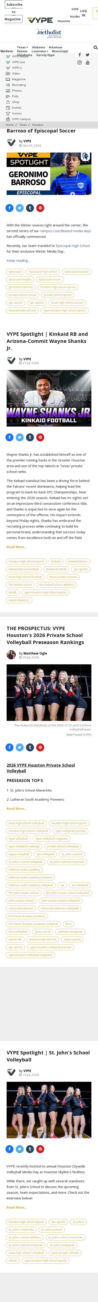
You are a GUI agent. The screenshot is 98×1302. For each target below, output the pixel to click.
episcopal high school (43, 272)
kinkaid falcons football (24, 569)
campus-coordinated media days (65, 230)
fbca (68, 924)
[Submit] (96, 47)
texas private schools (22, 310)
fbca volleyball (18, 932)
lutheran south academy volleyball (31, 885)
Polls (15, 96)
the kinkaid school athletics (56, 585)
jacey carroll (43, 932)
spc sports (37, 303)
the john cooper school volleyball (67, 893)
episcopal (15, 272)
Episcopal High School (73, 245)
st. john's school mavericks (67, 862)
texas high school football (25, 577)
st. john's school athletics (25, 1237)
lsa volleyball (80, 885)
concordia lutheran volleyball (59, 908)
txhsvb (13, 1261)
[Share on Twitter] (20, 208)
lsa (62, 885)
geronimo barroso (21, 287)
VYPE (27, 141)
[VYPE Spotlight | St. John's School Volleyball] (49, 1110)
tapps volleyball (19, 854)
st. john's (78, 1222)
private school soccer (22, 295)
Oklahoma (24, 55)
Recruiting (18, 85)
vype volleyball (18, 839)
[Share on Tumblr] (30, 208)
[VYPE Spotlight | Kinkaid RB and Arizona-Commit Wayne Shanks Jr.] (49, 398)
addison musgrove (70, 932)
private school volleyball (62, 846)
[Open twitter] (87, 55)
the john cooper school (24, 893)
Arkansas (55, 47)
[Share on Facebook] (9, 208)
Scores (16, 113)
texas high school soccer (67, 303)
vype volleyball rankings (24, 846)
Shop (15, 102)
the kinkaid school (20, 585)
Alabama (38, 47)
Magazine (18, 79)
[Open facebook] (79, 55)
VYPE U (16, 68)
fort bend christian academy (27, 916)
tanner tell (15, 939)
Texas (21, 47)
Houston (37, 125)
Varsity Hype (45, 55)
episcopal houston (77, 272)
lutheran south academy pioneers (30, 877)
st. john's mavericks (21, 1230)
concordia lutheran (21, 908)
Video (15, 73)
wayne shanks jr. (19, 600)
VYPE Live (18, 62)
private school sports (58, 295)
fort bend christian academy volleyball (33, 924)
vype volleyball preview (70, 831)
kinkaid (56, 561)
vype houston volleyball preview (50, 947)
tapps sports (72, 939)
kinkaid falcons (77, 561)
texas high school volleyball (26, 823)
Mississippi (60, 51)
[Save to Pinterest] (40, 208)
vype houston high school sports (65, 310)
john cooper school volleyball (60, 901)
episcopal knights (20, 279)
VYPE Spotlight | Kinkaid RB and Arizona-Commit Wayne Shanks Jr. (47, 340)
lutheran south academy (24, 870)
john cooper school (21, 901)
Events (16, 108)
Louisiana (39, 51)
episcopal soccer (50, 279)
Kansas (22, 51)
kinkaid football (56, 569)
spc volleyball (45, 854)
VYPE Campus (21, 119)
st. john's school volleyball (25, 862)
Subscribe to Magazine (14, 11)
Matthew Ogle (35, 653)
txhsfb (13, 592)
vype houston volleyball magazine (30, 955)
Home (10, 125)
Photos (16, 90)
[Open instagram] (79, 62)
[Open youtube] (87, 62)
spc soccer (16, 303)
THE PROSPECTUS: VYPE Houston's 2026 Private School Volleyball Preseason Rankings (45, 635)
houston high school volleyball (28, 831)
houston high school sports (58, 287)
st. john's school (72, 854)
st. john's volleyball (62, 1245)
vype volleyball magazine (51, 839)
